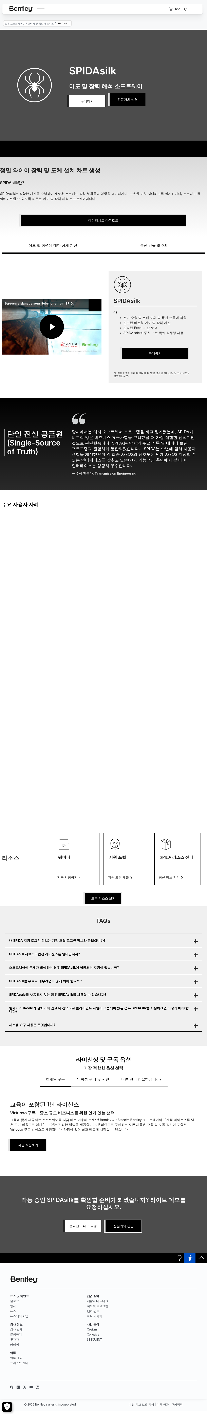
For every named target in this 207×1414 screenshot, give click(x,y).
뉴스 (13, 1311)
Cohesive (93, 1334)
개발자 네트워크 (97, 1301)
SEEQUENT (94, 1339)
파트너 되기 (94, 1316)
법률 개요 (16, 1358)
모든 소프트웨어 (13, 23)
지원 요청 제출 (120, 877)
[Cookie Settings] (7, 1407)
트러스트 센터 (19, 1363)
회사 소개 (16, 1329)
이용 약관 (163, 1404)
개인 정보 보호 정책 (141, 1404)
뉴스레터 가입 (19, 1316)
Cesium (92, 1329)
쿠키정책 (177, 1404)
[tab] (55, 1081)
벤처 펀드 (93, 1311)
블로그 (14, 1301)
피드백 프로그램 (97, 1306)
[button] (103, 940)
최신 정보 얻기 (171, 877)
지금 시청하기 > (68, 877)
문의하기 (16, 1334)
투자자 (14, 1339)
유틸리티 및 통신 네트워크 (39, 23)
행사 (13, 1306)
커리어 (14, 1344)
